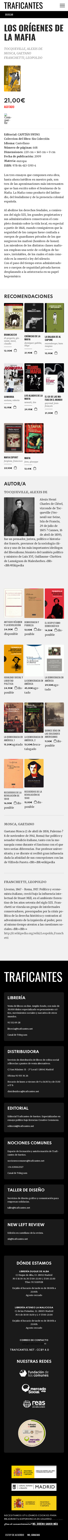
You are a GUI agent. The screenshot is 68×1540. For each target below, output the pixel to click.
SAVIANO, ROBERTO (12, 400)
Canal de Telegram (17, 1035)
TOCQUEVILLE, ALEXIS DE (23, 49)
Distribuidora (23, 1052)
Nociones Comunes (29, 1143)
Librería (16, 998)
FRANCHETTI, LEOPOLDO (23, 58)
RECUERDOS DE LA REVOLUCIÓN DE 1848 (12, 795)
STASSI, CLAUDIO (10, 342)
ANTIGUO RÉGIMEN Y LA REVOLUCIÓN (13, 623)
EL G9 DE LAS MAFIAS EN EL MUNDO (53, 398)
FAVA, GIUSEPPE (31, 461)
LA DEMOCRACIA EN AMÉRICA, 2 (33, 738)
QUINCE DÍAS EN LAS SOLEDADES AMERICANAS (52, 733)
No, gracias (33, 1535)
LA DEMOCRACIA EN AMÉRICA (33, 682)
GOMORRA (9, 396)
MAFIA (27, 458)
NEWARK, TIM (30, 402)
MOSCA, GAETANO (17, 53)
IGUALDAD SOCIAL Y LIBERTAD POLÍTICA (13, 680)
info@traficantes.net (34, 1343)
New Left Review (25, 1225)
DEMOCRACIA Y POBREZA (31, 624)
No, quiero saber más (45, 1524)
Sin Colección (40, 138)
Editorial (17, 1108)
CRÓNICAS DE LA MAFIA (32, 338)
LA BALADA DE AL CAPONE (53, 338)
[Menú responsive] (62, 5)
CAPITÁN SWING (29, 134)
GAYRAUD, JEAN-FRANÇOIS (52, 404)
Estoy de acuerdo (14, 1535)
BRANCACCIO (10, 334)
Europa (22, 161)
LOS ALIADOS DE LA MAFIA (33, 397)
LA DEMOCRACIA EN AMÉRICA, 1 (13, 738)
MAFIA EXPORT (11, 457)
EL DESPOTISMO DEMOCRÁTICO (52, 624)
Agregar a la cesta (15, 350)
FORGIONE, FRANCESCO (13, 461)
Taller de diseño (25, 1190)
